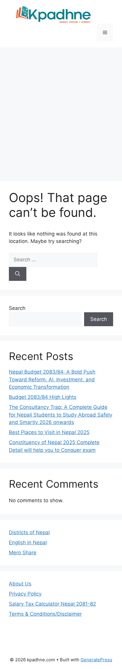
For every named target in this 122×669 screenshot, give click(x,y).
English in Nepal (28, 542)
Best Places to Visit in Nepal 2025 (49, 432)
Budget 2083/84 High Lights (42, 397)
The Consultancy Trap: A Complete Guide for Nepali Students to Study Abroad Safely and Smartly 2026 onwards (60, 414)
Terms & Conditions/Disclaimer (45, 614)
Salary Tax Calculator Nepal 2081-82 (52, 604)
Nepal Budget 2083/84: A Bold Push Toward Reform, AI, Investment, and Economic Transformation (52, 379)
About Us (20, 584)
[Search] (17, 274)
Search (17, 308)
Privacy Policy (25, 594)
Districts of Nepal (29, 532)
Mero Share (22, 553)
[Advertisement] (61, 111)
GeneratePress (96, 659)
